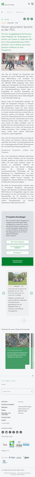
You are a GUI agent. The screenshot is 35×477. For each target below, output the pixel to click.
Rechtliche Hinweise (17, 262)
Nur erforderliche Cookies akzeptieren (17, 247)
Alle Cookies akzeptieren (17, 242)
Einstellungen (17, 252)
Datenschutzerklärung (18, 260)
